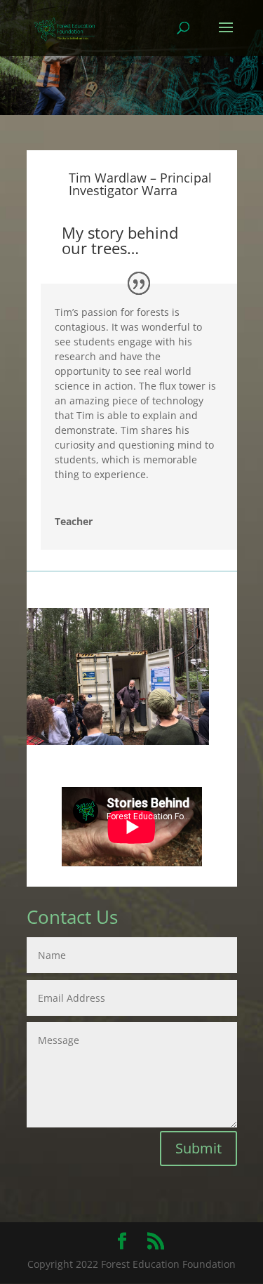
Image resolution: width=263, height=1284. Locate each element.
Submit (198, 1148)
